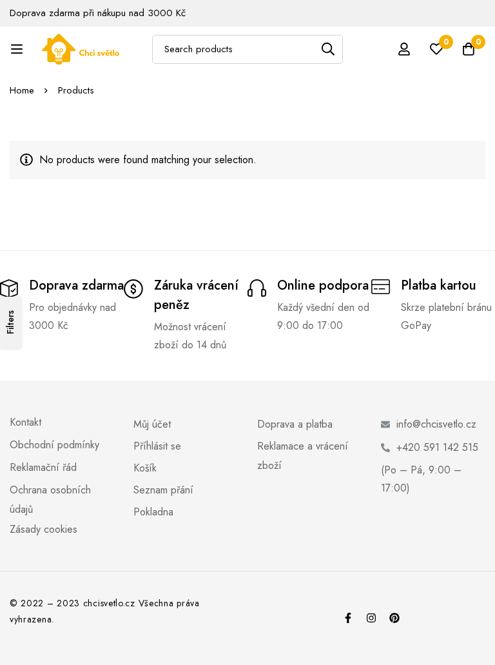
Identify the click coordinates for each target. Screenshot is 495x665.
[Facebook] (348, 618)
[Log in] (404, 49)
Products (76, 90)
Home (22, 90)
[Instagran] (371, 618)
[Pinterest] (394, 618)
